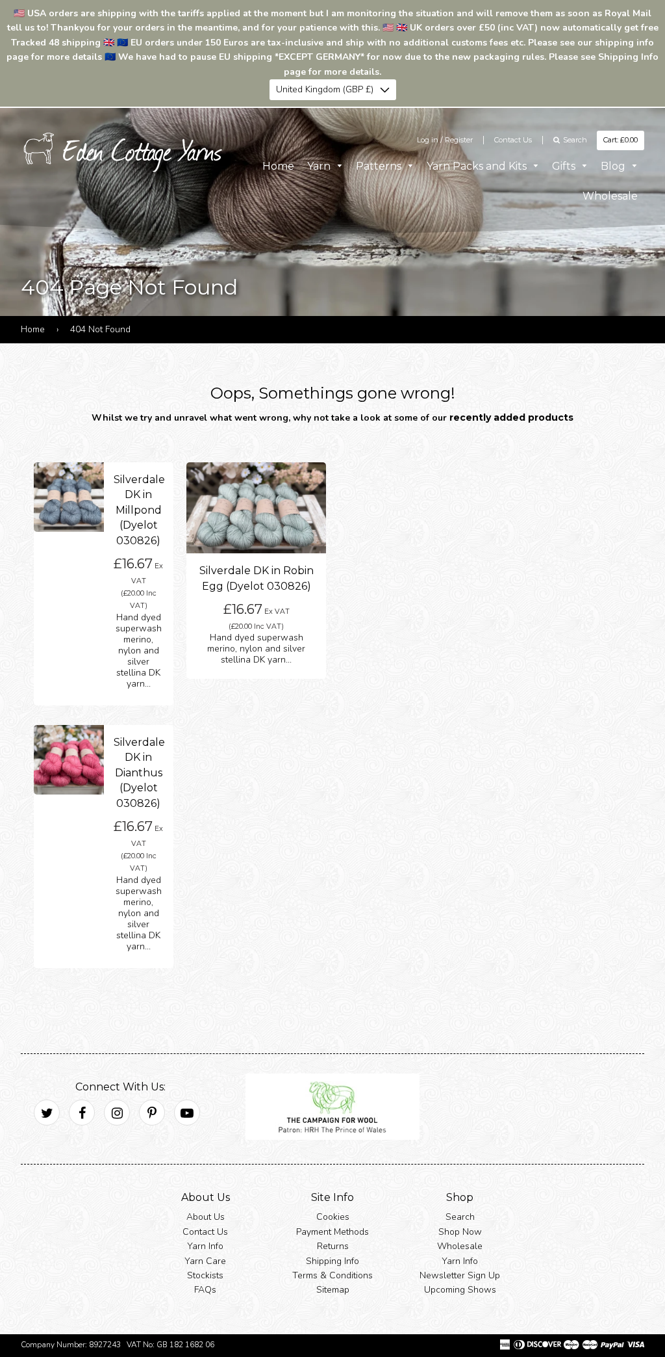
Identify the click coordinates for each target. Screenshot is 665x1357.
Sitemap (332, 1290)
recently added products (511, 417)
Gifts (565, 166)
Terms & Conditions (332, 1275)
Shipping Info (332, 1261)
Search (460, 1217)
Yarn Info (205, 1247)
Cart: (620, 139)
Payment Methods (332, 1232)
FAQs (205, 1290)
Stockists (205, 1275)
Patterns (380, 166)
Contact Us (513, 139)
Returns (333, 1247)
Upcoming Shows (460, 1290)
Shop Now (460, 1232)
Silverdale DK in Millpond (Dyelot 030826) (139, 510)
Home (278, 166)
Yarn (320, 166)
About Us (205, 1217)
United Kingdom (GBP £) (324, 89)
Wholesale (610, 196)
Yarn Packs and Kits (478, 166)
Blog (614, 166)
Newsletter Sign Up (460, 1275)
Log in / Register (445, 139)
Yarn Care (205, 1261)
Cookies (332, 1217)
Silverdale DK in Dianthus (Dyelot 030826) (139, 773)
